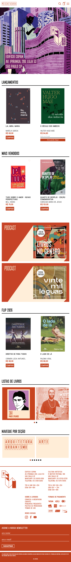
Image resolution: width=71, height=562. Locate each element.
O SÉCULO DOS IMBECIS (49, 126)
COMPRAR (10, 137)
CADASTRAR (8, 546)
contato (28, 501)
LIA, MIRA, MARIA (13, 126)
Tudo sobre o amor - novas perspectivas (18, 198)
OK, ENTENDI (35, 559)
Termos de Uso (30, 508)
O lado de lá (46, 354)
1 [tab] (34, 422)
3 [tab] (34, 460)
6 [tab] (40, 460)
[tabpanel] (19, 403)
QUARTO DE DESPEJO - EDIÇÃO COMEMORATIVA (52, 198)
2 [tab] (36, 422)
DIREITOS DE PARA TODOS (16, 354)
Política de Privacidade (33, 506)
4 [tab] (36, 460)
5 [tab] (38, 460)
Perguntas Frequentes (33, 504)
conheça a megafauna (33, 499)
